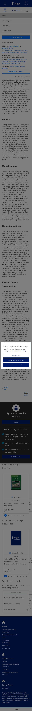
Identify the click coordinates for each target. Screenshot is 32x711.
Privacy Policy (15, 351)
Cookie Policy (22, 351)
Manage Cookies (16, 355)
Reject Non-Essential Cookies (16, 364)
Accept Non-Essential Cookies (16, 360)
